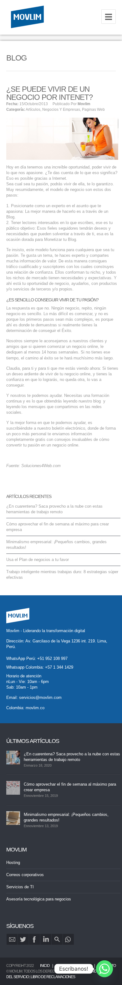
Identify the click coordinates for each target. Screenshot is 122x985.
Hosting (13, 862)
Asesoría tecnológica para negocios (38, 899)
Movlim (84, 104)
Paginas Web (93, 109)
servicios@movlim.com (40, 697)
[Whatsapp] (104, 968)
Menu (108, 16)
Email (12, 939)
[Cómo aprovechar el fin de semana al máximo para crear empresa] (13, 788)
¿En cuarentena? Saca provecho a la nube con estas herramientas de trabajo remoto (72, 757)
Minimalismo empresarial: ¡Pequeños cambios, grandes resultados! (66, 817)
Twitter (23, 939)
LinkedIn (45, 939)
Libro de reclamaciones (53, 977)
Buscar (57, 939)
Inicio (44, 965)
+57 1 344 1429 (59, 667)
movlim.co (35, 707)
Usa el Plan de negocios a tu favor (37, 559)
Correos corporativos (25, 874)
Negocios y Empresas (61, 109)
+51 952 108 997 (52, 658)
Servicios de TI (20, 887)
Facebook (34, 939)
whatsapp (68, 939)
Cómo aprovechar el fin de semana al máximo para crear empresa (70, 787)
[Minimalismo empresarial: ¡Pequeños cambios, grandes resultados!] (13, 818)
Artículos (33, 109)
